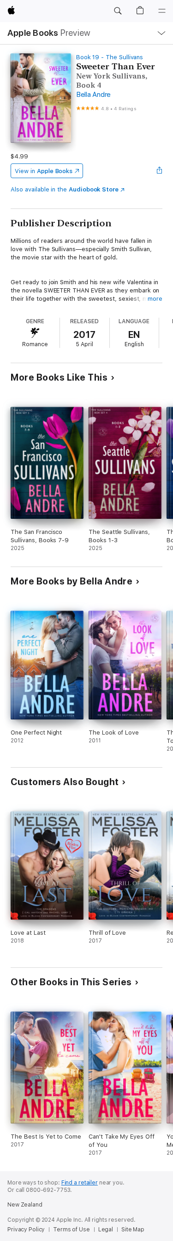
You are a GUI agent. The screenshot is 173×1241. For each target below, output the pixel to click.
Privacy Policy (26, 1229)
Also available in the (65, 189)
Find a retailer (79, 1182)
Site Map (132, 1229)
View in (43, 171)
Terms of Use (71, 1229)
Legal (105, 1229)
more (155, 298)
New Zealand (24, 1205)
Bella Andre (93, 94)
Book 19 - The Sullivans (109, 57)
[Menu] (162, 11)
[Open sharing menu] (159, 170)
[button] (118, 11)
